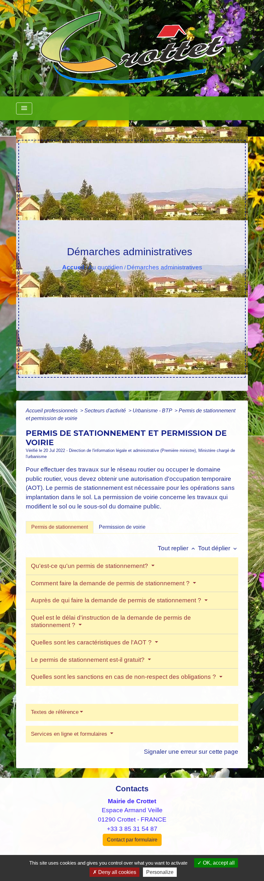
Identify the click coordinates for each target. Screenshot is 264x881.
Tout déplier (218, 548)
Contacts (132, 788)
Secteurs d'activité (105, 410)
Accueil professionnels (52, 410)
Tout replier (177, 548)
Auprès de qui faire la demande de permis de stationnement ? (117, 600)
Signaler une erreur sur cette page (191, 751)
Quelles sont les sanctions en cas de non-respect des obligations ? (124, 676)
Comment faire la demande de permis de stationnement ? (111, 583)
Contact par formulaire (132, 839)
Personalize (160, 872)
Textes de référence (55, 712)
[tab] (59, 527)
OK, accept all (218, 863)
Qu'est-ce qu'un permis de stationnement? (90, 565)
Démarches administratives (164, 267)
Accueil (73, 267)
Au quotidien (105, 267)
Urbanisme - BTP (153, 410)
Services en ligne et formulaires (70, 734)
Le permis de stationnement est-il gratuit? (88, 659)
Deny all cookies (116, 872)
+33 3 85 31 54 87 (132, 828)
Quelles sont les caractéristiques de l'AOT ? (92, 642)
